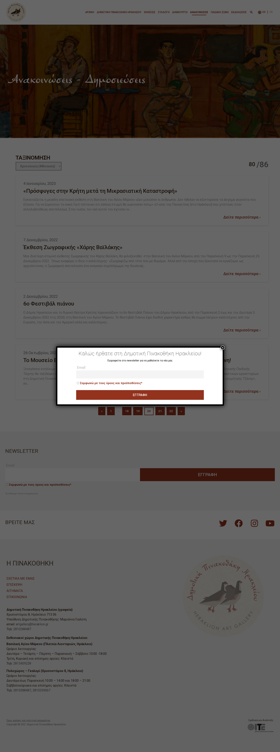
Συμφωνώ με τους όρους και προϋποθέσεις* (111, 383)
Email (81, 367)
